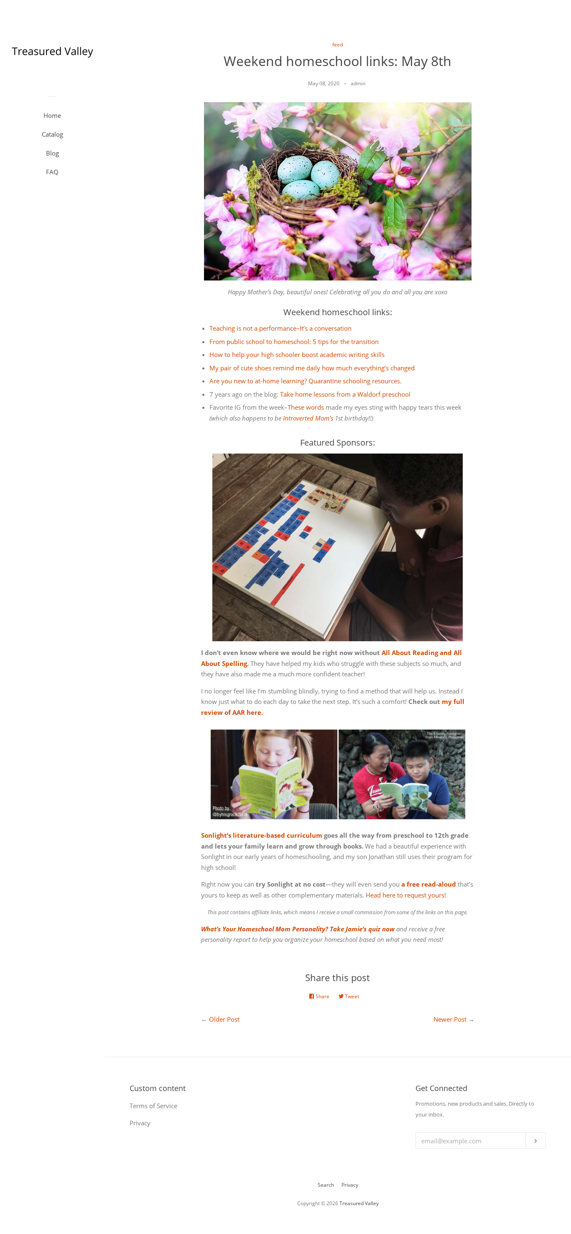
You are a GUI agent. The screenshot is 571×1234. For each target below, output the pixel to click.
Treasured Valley (359, 1203)
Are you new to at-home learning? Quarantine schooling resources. (305, 381)
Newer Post (449, 1019)
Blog (52, 153)
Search (326, 1184)
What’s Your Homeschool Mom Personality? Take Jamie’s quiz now (298, 929)
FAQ (52, 172)
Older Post (224, 1019)
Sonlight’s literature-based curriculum (261, 835)
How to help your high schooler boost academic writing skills (297, 354)
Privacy (350, 1184)
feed (337, 44)
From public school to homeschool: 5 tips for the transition (294, 341)
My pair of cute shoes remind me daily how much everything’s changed (312, 368)
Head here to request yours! (406, 895)
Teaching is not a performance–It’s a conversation (280, 328)
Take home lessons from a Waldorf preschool (345, 394)
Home (52, 115)
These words (306, 407)
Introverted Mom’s (308, 418)
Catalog (52, 134)
